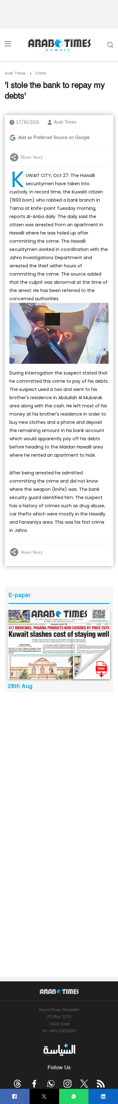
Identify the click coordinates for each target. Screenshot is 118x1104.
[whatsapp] (73, 1096)
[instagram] (67, 1084)
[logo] (59, 44)
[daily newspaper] (59, 644)
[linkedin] (103, 1096)
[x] (84, 1084)
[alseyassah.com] (59, 1049)
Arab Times (15, 73)
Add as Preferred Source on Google (54, 138)
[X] (44, 1096)
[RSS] (101, 1084)
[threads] (17, 1084)
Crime (40, 73)
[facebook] (14, 1096)
